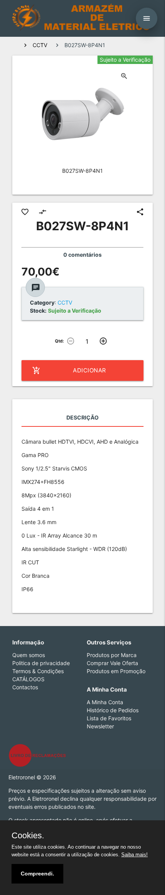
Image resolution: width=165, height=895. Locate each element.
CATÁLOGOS (28, 679)
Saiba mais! (134, 854)
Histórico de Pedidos (113, 710)
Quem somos (28, 655)
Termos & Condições (38, 671)
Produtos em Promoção (116, 671)
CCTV (40, 45)
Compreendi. (37, 873)
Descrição (82, 417)
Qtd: (59, 341)
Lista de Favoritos (109, 718)
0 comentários (82, 254)
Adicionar (69, 370)
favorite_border (25, 212)
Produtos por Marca (112, 655)
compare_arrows (42, 212)
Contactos (25, 687)
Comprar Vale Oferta (112, 663)
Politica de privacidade (41, 663)
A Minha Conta (105, 702)
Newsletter (100, 726)
